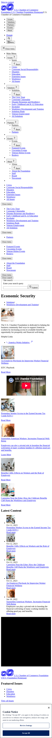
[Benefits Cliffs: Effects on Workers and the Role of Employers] (10, 541)
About (9, 30)
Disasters (10, 691)
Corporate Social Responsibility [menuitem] (19, 187)
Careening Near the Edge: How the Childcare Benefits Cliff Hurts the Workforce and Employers (24, 499)
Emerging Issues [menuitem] (13, 194)
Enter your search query (13, 283)
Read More (6, 372)
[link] (9, 38)
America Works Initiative (19, 342)
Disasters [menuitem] (10, 190)
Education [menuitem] (10, 192)
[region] (26, 721)
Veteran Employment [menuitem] (15, 225)
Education (10, 694)
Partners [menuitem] (9, 237)
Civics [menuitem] (9, 185)
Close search (7, 278)
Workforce (10, 696)
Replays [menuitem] (9, 254)
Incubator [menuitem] (10, 218)
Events (10, 28)
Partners (10, 25)
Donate (9, 35)
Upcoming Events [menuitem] (14, 249)
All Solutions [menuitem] (11, 228)
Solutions (11, 22)
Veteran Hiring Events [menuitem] (15, 251)
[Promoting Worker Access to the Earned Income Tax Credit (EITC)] (10, 523)
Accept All (26, 733)
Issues (10, 19)
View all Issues (7, 701)
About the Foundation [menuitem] (15, 263)
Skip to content (7, 2)
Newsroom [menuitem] (11, 270)
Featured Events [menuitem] (13, 246)
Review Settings (26, 725)
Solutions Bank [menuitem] (12, 223)
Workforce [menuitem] (10, 197)
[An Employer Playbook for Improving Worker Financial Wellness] (10, 578)
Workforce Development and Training (22, 305)
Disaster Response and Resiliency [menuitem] (20, 213)
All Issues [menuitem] (10, 199)
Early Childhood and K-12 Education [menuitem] (22, 216)
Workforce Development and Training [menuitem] (22, 220)
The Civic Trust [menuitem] (13, 209)
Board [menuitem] (9, 268)
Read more (11, 532)
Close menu (6, 204)
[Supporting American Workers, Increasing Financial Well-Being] (10, 597)
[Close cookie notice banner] (49, 708)
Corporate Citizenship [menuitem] (15, 211)
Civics (9, 689)
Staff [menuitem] (8, 265)
